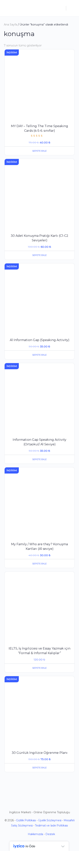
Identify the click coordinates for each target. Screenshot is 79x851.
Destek (50, 834)
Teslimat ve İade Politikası (51, 825)
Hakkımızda (35, 834)
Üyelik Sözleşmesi (49, 820)
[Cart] (71, 8)
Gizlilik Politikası (26, 820)
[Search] (61, 8)
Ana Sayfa (10, 24)
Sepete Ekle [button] (39, 150)
